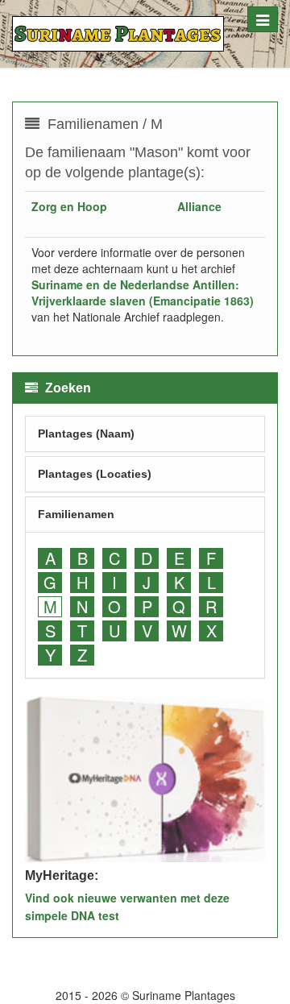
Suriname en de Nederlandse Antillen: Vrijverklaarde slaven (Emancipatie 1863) (142, 292)
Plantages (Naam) (86, 433)
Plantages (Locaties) (94, 473)
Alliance (199, 206)
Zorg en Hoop (69, 206)
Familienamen (76, 514)
